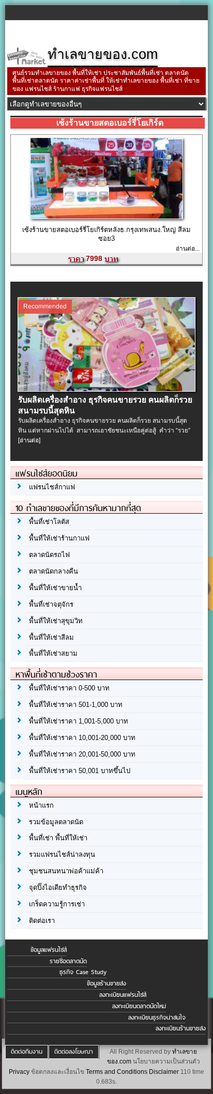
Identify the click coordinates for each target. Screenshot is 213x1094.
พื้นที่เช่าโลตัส (49, 522)
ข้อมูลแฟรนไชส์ (49, 950)
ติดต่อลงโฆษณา (73, 1051)
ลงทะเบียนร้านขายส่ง (181, 1028)
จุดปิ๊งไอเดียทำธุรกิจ (58, 887)
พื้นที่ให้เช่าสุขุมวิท (56, 621)
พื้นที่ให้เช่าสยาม (53, 653)
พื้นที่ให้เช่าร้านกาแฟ (59, 538)
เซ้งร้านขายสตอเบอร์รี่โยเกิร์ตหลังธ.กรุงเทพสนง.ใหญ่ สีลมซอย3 (106, 234)
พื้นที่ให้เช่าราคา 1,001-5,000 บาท (78, 721)
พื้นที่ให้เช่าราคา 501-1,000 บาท (76, 704)
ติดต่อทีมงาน (26, 1051)
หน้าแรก (41, 805)
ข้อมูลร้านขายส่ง (106, 983)
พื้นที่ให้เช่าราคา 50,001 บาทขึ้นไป (79, 771)
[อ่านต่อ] (29, 440)
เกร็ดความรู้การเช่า (57, 904)
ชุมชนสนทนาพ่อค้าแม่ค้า (66, 871)
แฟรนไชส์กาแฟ (52, 487)
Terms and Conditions (116, 1071)
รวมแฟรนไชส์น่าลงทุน (62, 854)
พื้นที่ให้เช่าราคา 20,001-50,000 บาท (82, 754)
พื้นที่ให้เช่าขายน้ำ (55, 588)
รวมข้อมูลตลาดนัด (56, 822)
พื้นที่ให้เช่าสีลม (51, 637)
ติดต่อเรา (42, 920)
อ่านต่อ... (188, 248)
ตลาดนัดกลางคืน (53, 571)
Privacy (19, 1071)
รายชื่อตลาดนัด (68, 961)
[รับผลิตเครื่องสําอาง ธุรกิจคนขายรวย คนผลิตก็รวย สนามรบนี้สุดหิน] (106, 389)
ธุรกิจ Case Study (82, 972)
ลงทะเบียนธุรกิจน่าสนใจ (157, 1017)
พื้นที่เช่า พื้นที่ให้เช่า (58, 838)
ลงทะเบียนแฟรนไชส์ (122, 995)
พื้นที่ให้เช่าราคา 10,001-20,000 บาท (82, 738)
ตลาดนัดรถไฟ (49, 555)
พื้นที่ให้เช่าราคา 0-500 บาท (69, 688)
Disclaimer (164, 1071)
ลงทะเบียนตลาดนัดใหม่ (139, 1006)
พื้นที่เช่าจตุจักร (51, 604)
